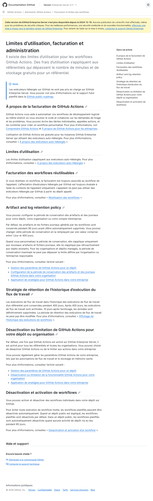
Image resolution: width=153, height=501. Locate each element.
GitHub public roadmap (40, 96)
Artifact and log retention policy (33, 207)
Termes (31, 490)
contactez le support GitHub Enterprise (124, 28)
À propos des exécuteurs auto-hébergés (42, 141)
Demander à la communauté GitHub (26, 459)
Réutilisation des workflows (64, 197)
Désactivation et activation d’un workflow (72, 430)
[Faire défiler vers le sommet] (146, 494)
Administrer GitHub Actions (38, 12)
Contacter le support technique (24, 464)
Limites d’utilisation (22, 152)
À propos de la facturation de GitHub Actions (45, 106)
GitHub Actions (14, 12)
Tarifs (65, 490)
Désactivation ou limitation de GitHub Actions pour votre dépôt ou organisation (50, 332)
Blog (93, 490)
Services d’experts (79, 490)
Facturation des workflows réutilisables (40, 173)
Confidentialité (45, 490)
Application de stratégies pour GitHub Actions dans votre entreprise (49, 279)
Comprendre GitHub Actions (22, 128)
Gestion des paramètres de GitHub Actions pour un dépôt (43, 267)
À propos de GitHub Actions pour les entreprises (69, 128)
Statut (57, 490)
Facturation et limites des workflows (71, 12)
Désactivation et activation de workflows (41, 392)
